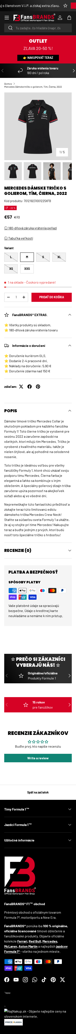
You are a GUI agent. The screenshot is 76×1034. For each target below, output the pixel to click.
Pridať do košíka (51, 297)
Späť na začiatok (38, 792)
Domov (8, 83)
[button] (69, 17)
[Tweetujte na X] (21, 386)
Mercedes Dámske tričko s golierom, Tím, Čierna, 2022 (33, 86)
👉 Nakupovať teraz (38, 57)
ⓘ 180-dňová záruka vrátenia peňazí (30, 228)
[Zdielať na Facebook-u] (29, 386)
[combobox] (38, 28)
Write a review (38, 758)
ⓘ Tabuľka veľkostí (18, 238)
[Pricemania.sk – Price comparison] (13, 1021)
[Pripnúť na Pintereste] (38, 386)
